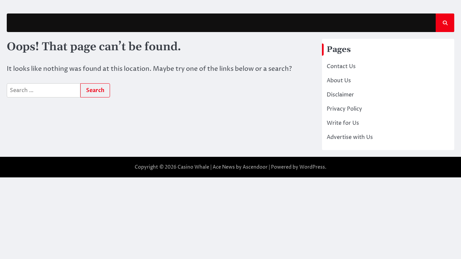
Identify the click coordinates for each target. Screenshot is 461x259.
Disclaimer (340, 94)
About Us (339, 80)
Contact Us (341, 66)
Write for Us (343, 123)
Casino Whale (193, 167)
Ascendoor (255, 167)
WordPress (312, 167)
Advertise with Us (350, 137)
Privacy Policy (344, 109)
